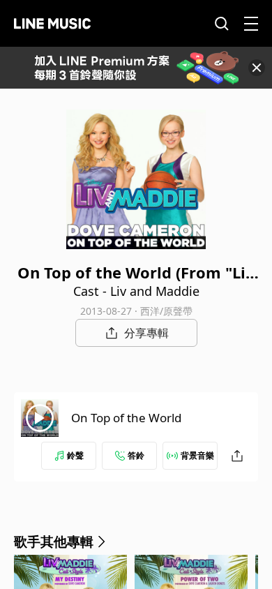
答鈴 (136, 455)
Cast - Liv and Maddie (136, 291)
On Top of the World (126, 418)
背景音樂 (197, 455)
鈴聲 (75, 455)
